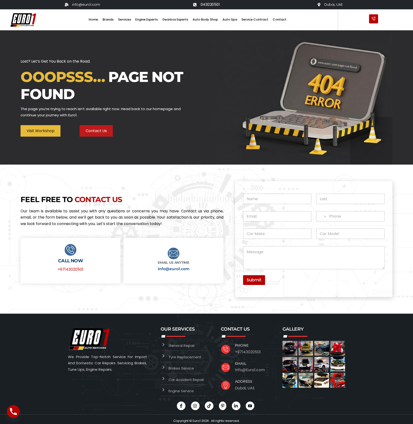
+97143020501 (70, 269)
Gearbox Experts (175, 19)
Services (124, 19)
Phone (242, 345)
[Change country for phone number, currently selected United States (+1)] (321, 216)
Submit (254, 280)
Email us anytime (173, 262)
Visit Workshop (40, 131)
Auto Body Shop (205, 19)
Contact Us (96, 131)
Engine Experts (146, 19)
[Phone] (13, 411)
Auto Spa (230, 19)
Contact (279, 19)
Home (93, 19)
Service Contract (254, 19)
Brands (108, 19)
